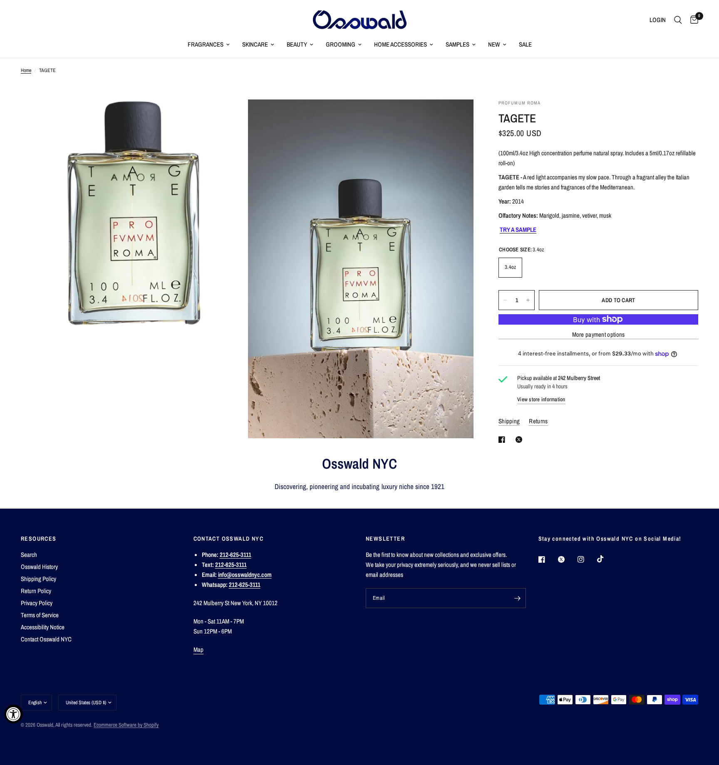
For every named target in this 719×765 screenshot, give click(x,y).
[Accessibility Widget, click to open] (13, 714)
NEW (494, 44)
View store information (541, 399)
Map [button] (198, 649)
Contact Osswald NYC (46, 639)
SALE (525, 44)
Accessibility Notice (42, 627)
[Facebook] (547, 559)
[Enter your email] (517, 598)
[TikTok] (606, 559)
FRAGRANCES (205, 44)
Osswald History (39, 566)
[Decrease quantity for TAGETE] (505, 300)
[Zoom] (229, 117)
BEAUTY (297, 44)
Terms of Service (40, 615)
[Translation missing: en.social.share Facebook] (503, 440)
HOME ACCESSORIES (400, 44)
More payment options (598, 334)
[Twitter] (567, 559)
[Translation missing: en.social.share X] (521, 440)
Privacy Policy (36, 603)
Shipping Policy (38, 578)
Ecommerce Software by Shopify (126, 724)
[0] (692, 19)
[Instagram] (587, 559)
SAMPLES (457, 44)
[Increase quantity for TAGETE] (528, 300)
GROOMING (340, 44)
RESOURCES (39, 538)
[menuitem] (208, 44)
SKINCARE (255, 44)
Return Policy (36, 590)
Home (26, 70)
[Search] (678, 19)
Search (29, 554)
